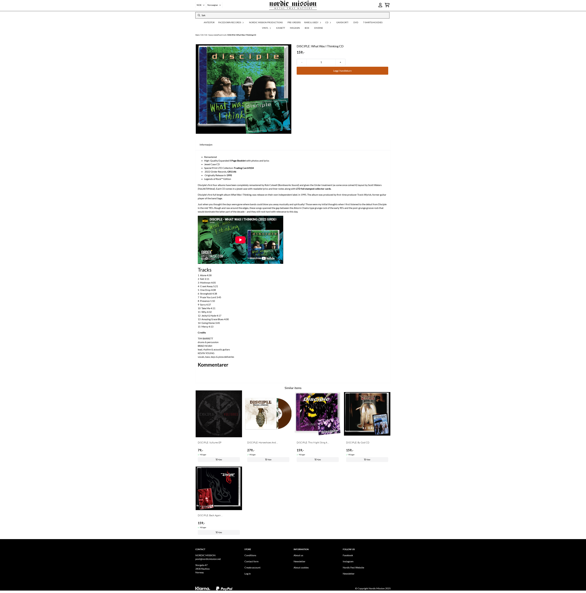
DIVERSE (318, 28)
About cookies (301, 567)
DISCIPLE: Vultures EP (209, 442)
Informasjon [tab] (206, 144)
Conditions (250, 555)
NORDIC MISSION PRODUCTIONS (266, 22)
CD (202, 35)
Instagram (348, 561)
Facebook (348, 555)
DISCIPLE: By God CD (357, 442)
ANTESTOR (209, 22)
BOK (307, 28)
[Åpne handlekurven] (387, 5)
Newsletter (299, 561)
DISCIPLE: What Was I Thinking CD (242, 35)
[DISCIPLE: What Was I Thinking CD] (243, 89)
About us (298, 555)
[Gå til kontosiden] (380, 5)
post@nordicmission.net (208, 558)
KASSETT (280, 28)
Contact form (251, 561)
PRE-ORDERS (294, 22)
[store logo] (293, 5)
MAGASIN (295, 28)
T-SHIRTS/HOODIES (372, 22)
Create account (252, 567)
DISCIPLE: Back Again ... (210, 515)
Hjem (197, 35)
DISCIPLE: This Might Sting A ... (313, 442)
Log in (247, 573)
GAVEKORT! (342, 22)
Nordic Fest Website (353, 567)
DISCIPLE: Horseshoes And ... (262, 442)
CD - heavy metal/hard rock (216, 35)
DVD (355, 22)
